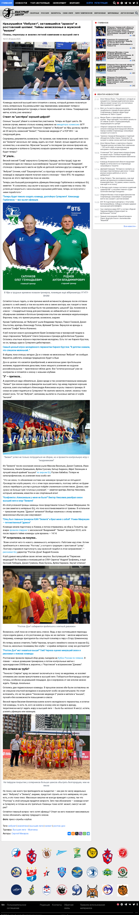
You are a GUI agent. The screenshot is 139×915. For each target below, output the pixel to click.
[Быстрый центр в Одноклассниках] (137, 3)
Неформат (59, 3)
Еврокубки (100, 13)
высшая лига (36, 826)
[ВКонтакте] (69, 833)
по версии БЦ (44, 472)
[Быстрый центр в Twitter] (134, 3)
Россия (45, 13)
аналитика (23, 826)
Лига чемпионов (83, 13)
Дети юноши (127, 13)
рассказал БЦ (10, 552)
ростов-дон (59, 826)
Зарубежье (113, 13)
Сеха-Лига (68, 13)
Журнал (74, 3)
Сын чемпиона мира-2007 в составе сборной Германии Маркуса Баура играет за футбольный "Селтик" (117, 211)
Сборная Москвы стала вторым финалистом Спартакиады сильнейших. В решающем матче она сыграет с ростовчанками (117, 197)
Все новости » (130, 226)
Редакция (45, 905)
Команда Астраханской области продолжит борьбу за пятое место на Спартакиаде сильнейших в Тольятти (117, 164)
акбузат (12, 826)
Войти (90, 3)
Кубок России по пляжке (70, 658)
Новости (21, 3)
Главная (7, 3)
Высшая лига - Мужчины (25, 829)
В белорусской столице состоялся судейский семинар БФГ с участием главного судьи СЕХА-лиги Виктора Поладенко (118, 190)
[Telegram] (88, 833)
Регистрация (101, 3)
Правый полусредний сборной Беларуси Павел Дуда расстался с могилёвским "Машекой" (116, 218)
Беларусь (56, 13)
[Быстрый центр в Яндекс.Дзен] (122, 3)
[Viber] (80, 833)
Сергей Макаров (20, 833)
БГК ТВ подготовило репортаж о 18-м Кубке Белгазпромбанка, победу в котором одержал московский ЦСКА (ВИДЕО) (118, 204)
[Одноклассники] (73, 833)
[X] (76, 833)
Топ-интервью (40, 3)
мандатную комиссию (68, 124)
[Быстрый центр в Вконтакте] (130, 3)
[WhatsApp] (84, 833)
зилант (48, 826)
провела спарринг (18, 530)
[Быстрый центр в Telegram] (125, 3)
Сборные (34, 13)
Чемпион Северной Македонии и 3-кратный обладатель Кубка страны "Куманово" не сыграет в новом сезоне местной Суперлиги (117, 138)
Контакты (57, 905)
